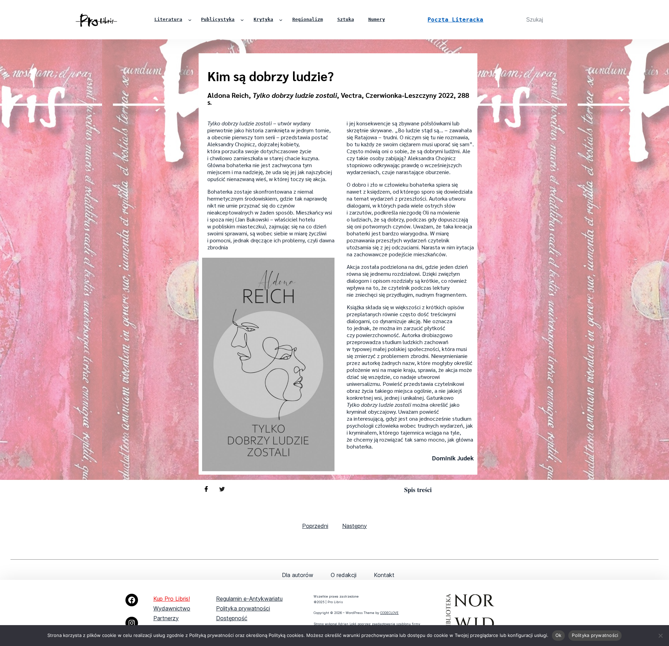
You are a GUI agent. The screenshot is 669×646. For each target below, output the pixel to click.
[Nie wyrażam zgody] (660, 635)
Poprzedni (315, 525)
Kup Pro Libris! (171, 598)
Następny (354, 525)
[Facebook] (131, 600)
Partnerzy (166, 618)
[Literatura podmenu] (190, 20)
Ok (558, 635)
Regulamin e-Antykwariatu (249, 598)
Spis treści (418, 489)
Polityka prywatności (243, 608)
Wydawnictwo (171, 608)
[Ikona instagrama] (131, 623)
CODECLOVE (389, 613)
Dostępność (231, 618)
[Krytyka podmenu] (281, 20)
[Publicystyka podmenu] (242, 20)
